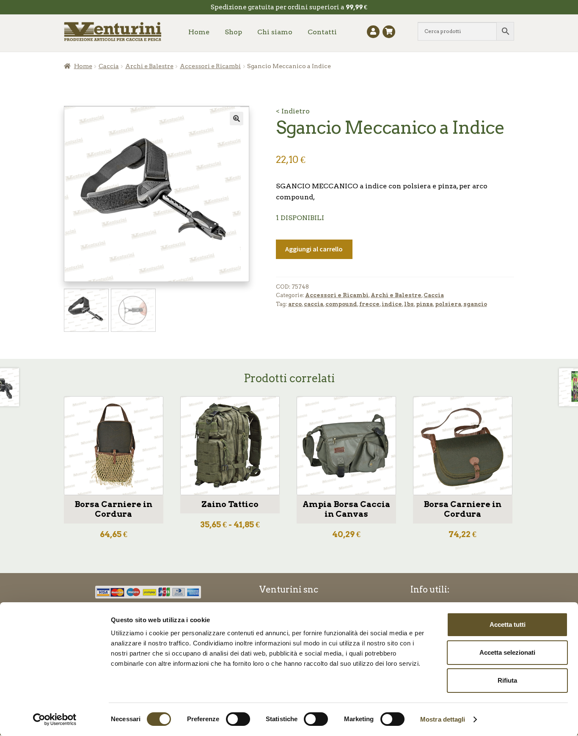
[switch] (238, 719)
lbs (409, 304)
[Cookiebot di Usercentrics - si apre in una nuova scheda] (55, 719)
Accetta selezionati (507, 652)
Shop (233, 32)
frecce (369, 304)
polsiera (448, 304)
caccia (313, 304)
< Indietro (293, 111)
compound (341, 304)
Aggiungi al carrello (314, 249)
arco (295, 304)
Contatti (322, 32)
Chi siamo (274, 32)
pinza (424, 304)
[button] (236, 118)
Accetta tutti (508, 624)
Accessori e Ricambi (210, 66)
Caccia (109, 66)
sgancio (475, 304)
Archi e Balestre (149, 66)
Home (198, 32)
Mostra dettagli (442, 719)
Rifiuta (507, 680)
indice (392, 304)
